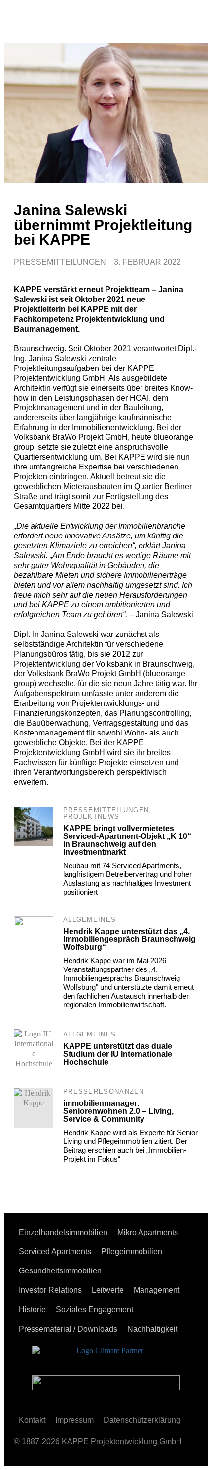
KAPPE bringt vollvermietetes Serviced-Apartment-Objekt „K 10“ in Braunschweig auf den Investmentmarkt (127, 840)
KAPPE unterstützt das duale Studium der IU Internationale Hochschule (117, 1054)
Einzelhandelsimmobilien (63, 1232)
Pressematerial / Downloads (68, 1329)
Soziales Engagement (94, 1309)
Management (156, 1290)
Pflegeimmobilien (131, 1251)
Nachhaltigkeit (152, 1329)
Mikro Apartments (147, 1232)
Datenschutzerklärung (142, 1420)
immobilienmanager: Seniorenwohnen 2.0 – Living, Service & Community (118, 1111)
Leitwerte (108, 1290)
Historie (32, 1309)
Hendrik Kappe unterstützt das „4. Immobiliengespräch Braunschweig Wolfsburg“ (129, 939)
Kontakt (32, 1420)
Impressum (74, 1420)
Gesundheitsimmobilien (60, 1271)
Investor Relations (50, 1290)
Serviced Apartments (55, 1251)
